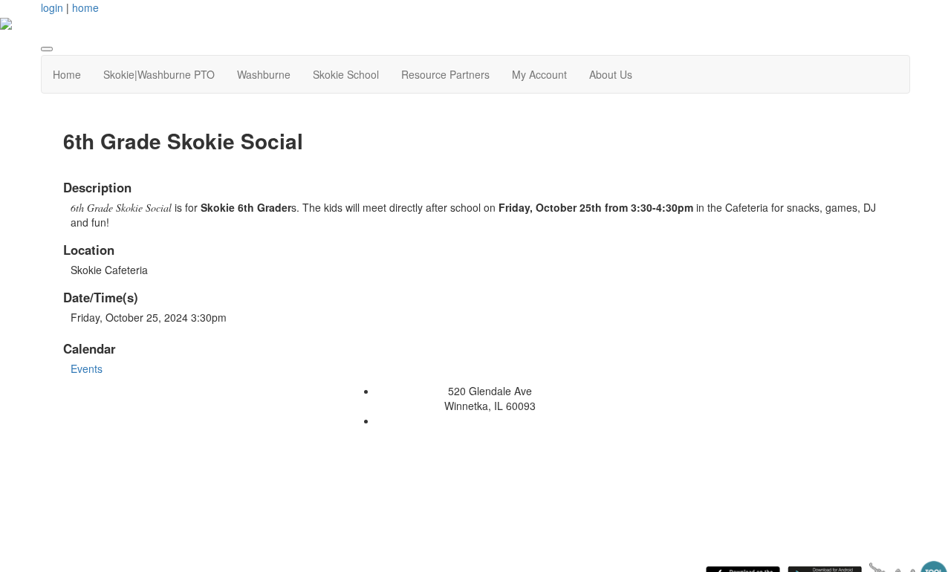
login (52, 7)
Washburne (264, 74)
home (85, 7)
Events (87, 368)
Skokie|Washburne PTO (159, 74)
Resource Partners (445, 74)
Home (67, 74)
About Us (610, 74)
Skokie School (346, 74)
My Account (539, 74)
